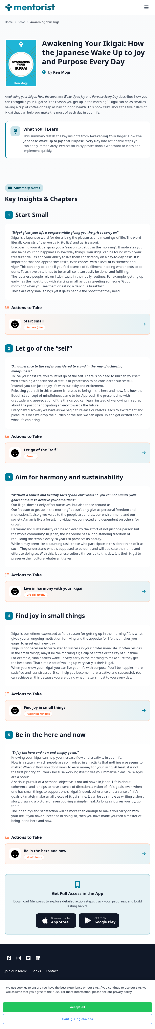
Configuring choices (77, 1019)
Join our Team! (16, 971)
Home (9, 22)
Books (21, 22)
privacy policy (122, 992)
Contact (52, 971)
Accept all (77, 1007)
